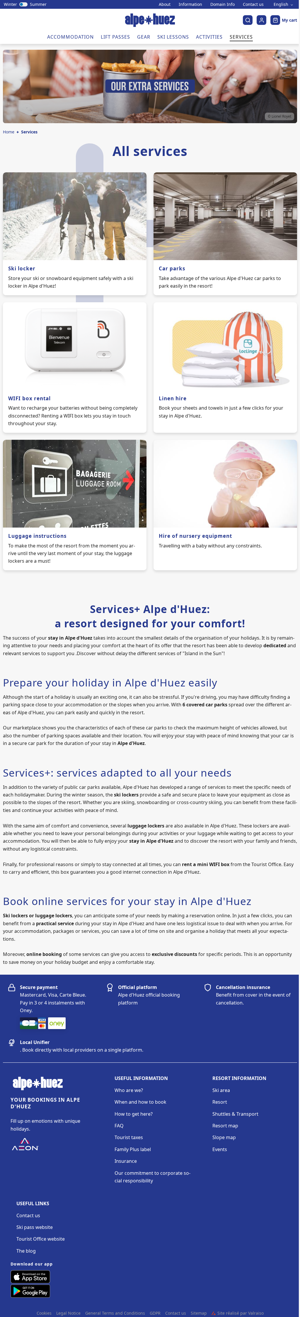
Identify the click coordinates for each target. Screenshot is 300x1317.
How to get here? (134, 1114)
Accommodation (70, 37)
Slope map (224, 1137)
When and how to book (140, 1102)
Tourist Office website (40, 1239)
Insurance (126, 1161)
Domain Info (222, 4)
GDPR (155, 1313)
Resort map (225, 1125)
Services (241, 37)
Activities (209, 37)
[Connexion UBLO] (6, 1313)
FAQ (119, 1125)
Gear (143, 37)
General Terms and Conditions (115, 1313)
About (165, 4)
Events (219, 1149)
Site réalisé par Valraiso (238, 1313)
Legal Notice (68, 1313)
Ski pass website (34, 1227)
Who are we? (129, 1090)
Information (190, 4)
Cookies (44, 1313)
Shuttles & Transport (235, 1114)
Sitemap (199, 1313)
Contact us (253, 4)
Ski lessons (173, 37)
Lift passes (115, 37)
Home (8, 132)
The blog (26, 1251)
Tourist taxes (129, 1137)
